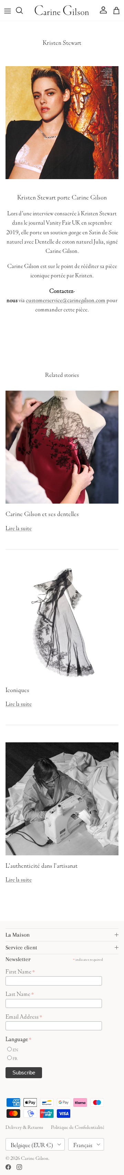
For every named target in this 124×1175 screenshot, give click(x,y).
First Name (20, 970)
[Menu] (7, 10)
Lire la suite (19, 527)
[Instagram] (19, 1167)
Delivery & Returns (24, 1126)
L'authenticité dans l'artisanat (42, 864)
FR (15, 1058)
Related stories (62, 373)
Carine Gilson (34, 1157)
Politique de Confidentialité (77, 1126)
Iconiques (17, 688)
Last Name (20, 993)
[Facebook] (8, 1167)
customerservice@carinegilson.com (65, 299)
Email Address (24, 1015)
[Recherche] (22, 10)
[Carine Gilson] (62, 10)
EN (15, 1049)
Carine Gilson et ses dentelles (42, 512)
